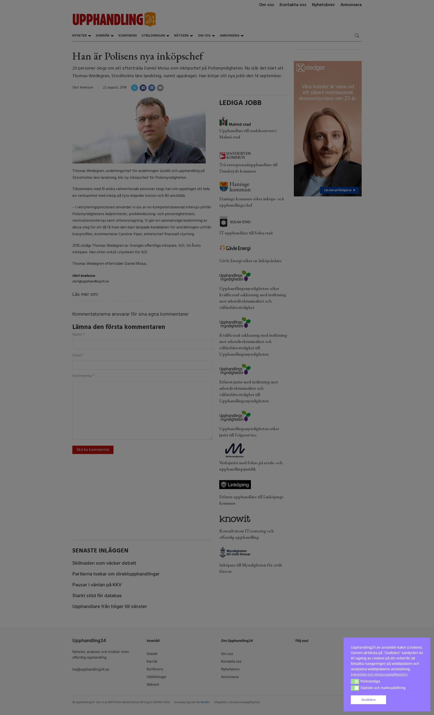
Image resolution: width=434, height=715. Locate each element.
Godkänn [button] (368, 699)
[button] (405, 700)
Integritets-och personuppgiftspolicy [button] (379, 674)
